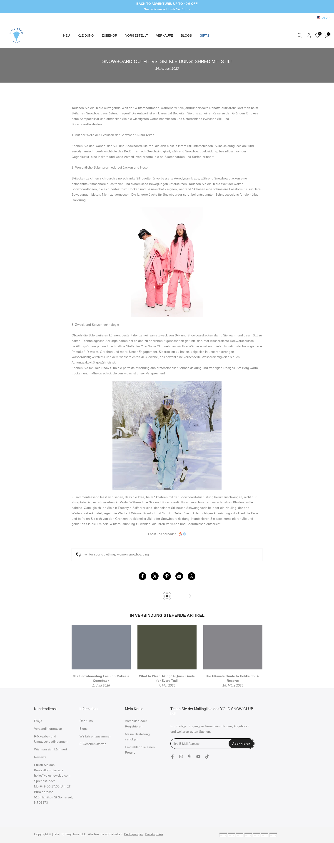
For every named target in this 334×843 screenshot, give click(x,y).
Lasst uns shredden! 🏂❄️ (167, 534)
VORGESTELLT (136, 35)
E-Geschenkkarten (93, 744)
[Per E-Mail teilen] (179, 576)
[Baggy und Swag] (167, 262)
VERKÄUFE (164, 35)
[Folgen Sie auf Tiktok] (207, 756)
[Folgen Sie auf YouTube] (198, 756)
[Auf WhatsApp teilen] (191, 576)
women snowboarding (133, 554)
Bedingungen (133, 834)
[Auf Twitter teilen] (155, 576)
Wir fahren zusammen (95, 736)
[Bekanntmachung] (167, 6)
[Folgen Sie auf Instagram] (181, 756)
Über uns (86, 721)
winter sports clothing (100, 554)
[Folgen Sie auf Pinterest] (190, 756)
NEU (66, 35)
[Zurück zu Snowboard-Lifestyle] (167, 596)
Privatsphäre (154, 834)
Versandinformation (48, 728)
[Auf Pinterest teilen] (167, 576)
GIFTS (204, 35)
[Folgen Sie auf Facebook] (172, 756)
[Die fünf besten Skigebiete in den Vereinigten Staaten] (189, 596)
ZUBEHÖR (109, 35)
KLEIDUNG (86, 35)
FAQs (38, 721)
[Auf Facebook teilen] (142, 576)
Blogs (83, 728)
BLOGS (186, 35)
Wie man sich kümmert (50, 749)
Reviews (40, 757)
